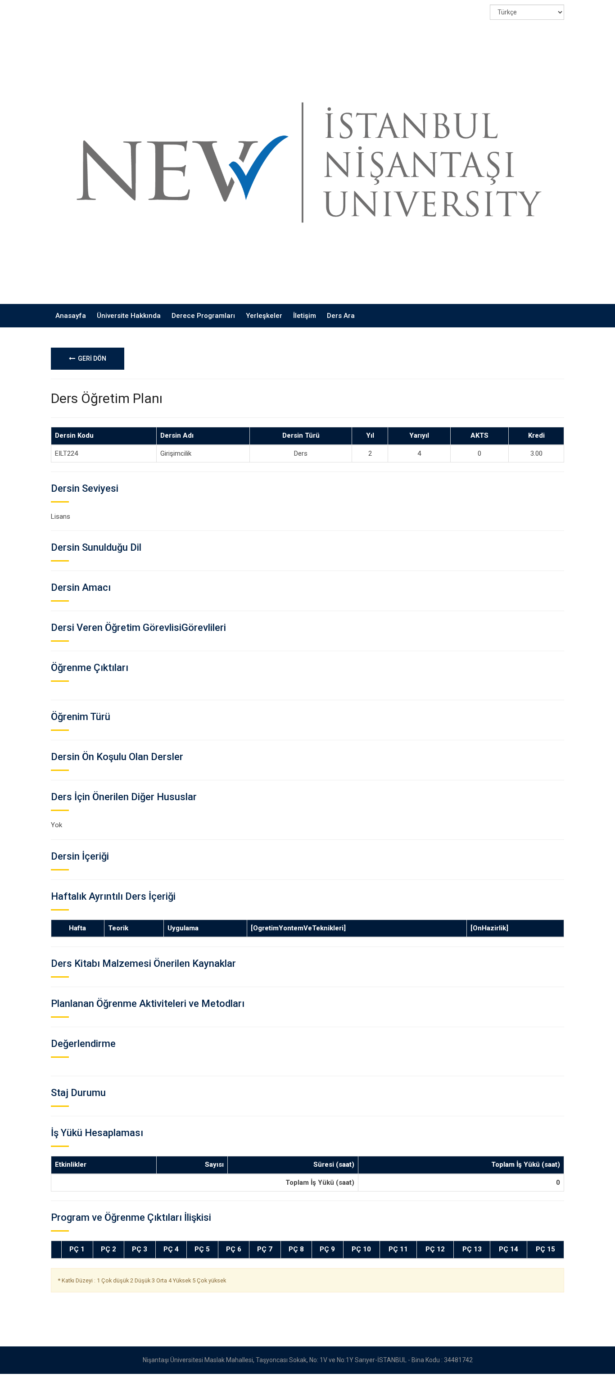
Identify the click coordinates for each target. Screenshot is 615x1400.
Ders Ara (341, 316)
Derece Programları (203, 316)
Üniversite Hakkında (129, 316)
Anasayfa (70, 316)
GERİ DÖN (90, 358)
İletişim (304, 316)
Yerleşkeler (264, 316)
